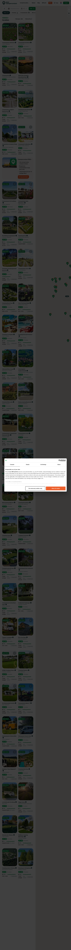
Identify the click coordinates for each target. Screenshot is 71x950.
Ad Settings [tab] (43, 464)
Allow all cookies (56, 488)
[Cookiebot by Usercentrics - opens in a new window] (60, 460)
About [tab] (58, 464)
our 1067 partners (14, 471)
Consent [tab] (12, 464)
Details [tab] (27, 464)
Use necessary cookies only (35, 488)
